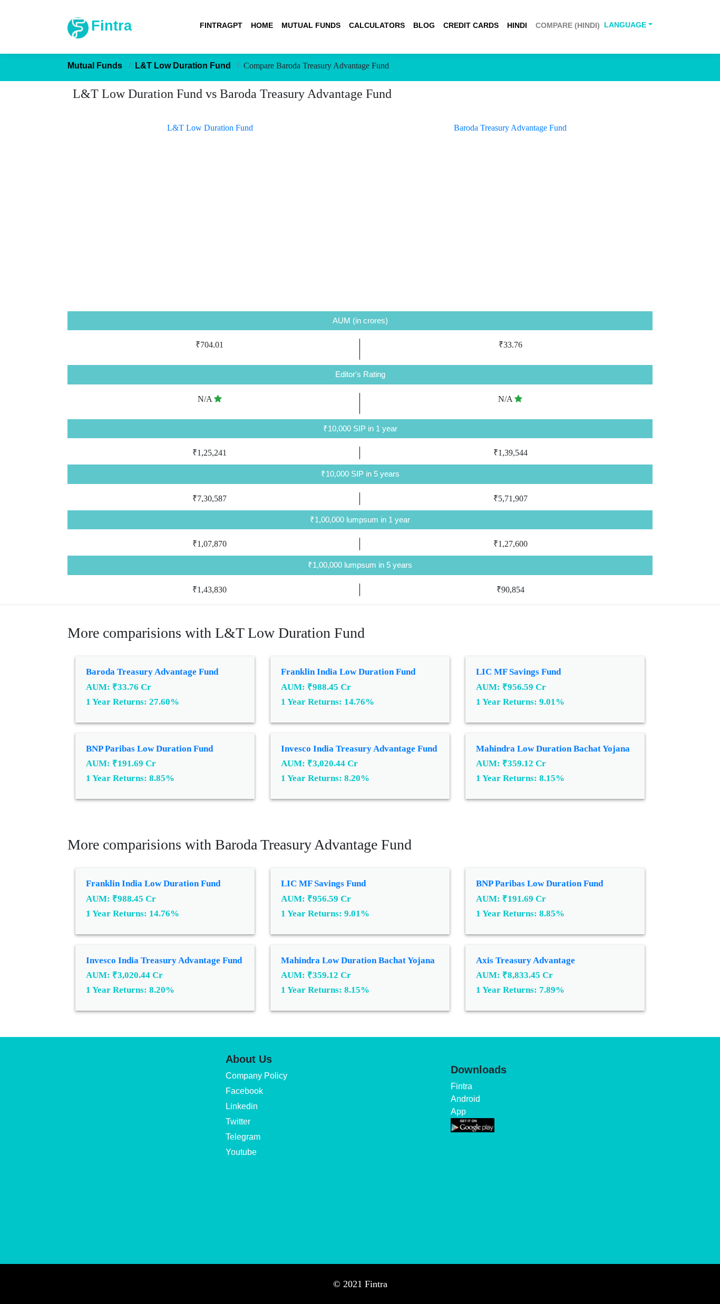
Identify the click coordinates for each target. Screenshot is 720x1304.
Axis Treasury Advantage (525, 960)
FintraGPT (221, 25)
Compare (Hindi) (568, 25)
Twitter (238, 1121)
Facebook (244, 1090)
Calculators (377, 25)
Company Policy (256, 1075)
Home (262, 25)
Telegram (243, 1136)
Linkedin (242, 1106)
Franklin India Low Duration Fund (348, 672)
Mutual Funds (310, 25)
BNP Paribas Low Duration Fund (149, 749)
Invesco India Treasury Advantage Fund (359, 749)
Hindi (517, 25)
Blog (424, 25)
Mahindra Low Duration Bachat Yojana (553, 749)
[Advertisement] (360, 232)
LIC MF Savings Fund (518, 672)
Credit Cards (471, 25)
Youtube (241, 1152)
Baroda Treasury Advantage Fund (152, 672)
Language (625, 25)
